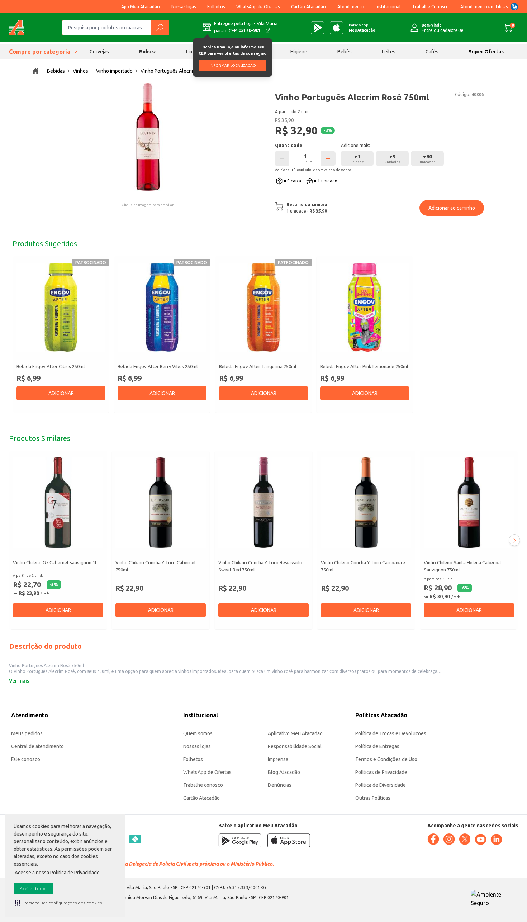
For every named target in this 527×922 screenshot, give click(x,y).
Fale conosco (25, 759)
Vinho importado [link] (114, 71)
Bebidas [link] (56, 71)
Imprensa (278, 759)
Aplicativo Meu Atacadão (295, 733)
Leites (388, 51)
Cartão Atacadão (308, 6)
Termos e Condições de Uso (386, 759)
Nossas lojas (183, 6)
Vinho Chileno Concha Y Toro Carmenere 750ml (363, 566)
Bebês (344, 51)
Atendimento (350, 6)
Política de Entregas (377, 746)
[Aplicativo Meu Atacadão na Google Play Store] (317, 27)
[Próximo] (514, 540)
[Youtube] (480, 839)
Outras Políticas (372, 798)
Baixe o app (362, 27)
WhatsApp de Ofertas (258, 6)
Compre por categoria (39, 51)
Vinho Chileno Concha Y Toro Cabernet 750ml (155, 566)
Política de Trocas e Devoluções (390, 733)
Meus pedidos (27, 733)
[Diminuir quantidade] (282, 158)
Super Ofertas (486, 51)
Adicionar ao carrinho (451, 208)
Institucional (388, 6)
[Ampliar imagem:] (147, 137)
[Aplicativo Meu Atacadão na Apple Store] (336, 27)
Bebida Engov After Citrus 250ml (50, 366)
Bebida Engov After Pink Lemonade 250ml (364, 366)
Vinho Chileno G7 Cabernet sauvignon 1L (55, 562)
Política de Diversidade (380, 785)
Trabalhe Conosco (430, 6)
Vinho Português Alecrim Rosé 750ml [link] (182, 71)
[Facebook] (433, 839)
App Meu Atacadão (140, 6)
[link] (35, 71)
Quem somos (198, 733)
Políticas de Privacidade (381, 772)
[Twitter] (464, 839)
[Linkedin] (496, 839)
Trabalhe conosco (203, 785)
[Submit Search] (160, 27)
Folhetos (216, 6)
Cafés (432, 51)
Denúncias (279, 785)
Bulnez (147, 51)
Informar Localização (232, 65)
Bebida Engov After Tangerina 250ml (257, 366)
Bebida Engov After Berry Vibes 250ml (158, 366)
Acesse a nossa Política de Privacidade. (58, 872)
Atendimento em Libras (484, 6)
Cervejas (99, 51)
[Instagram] (449, 839)
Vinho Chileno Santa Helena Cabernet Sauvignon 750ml (463, 566)
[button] (58, 902)
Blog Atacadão (284, 772)
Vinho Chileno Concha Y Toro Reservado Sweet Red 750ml (260, 566)
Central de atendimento (37, 746)
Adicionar (61, 393)
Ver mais (19, 681)
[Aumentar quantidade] (328, 158)
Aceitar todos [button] (33, 888)
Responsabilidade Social (295, 746)
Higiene (298, 51)
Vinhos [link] (80, 71)
